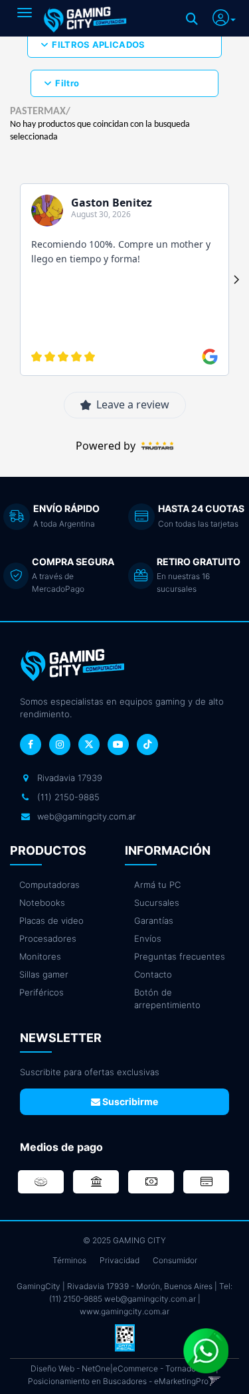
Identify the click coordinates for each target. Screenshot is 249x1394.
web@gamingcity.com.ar (150, 1299)
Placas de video (51, 920)
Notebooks (42, 902)
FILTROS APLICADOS (98, 44)
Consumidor (175, 1260)
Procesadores (47, 938)
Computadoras (49, 884)
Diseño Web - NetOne (70, 1368)
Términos (69, 1260)
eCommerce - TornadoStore (164, 1368)
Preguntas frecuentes (179, 956)
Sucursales (156, 902)
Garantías (153, 920)
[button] (224, 16)
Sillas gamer (43, 974)
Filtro (67, 83)
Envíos (147, 938)
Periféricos (41, 992)
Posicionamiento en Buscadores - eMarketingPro (118, 1381)
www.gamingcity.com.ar (124, 1311)
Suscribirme (129, 1101)
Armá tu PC (157, 884)
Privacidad (119, 1260)
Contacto (153, 974)
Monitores (40, 956)
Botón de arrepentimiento (167, 998)
